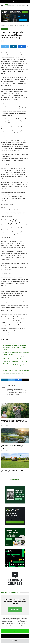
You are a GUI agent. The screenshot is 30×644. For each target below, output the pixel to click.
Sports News (5, 29)
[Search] (28, 5)
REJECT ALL (15, 640)
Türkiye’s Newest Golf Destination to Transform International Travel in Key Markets (12, 446)
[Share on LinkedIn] (13, 46)
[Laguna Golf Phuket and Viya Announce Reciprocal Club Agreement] (15, 460)
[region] (15, 629)
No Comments (9, 43)
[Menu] (2, 5)
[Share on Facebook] (22, 46)
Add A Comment (15, 479)
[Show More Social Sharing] (27, 46)
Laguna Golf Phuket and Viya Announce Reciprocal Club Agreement (12, 471)
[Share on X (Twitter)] (5, 46)
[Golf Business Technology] (15, 5)
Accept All (15, 631)
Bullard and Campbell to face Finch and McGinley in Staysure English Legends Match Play (14, 421)
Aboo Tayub (9, 40)
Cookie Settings (15, 636)
